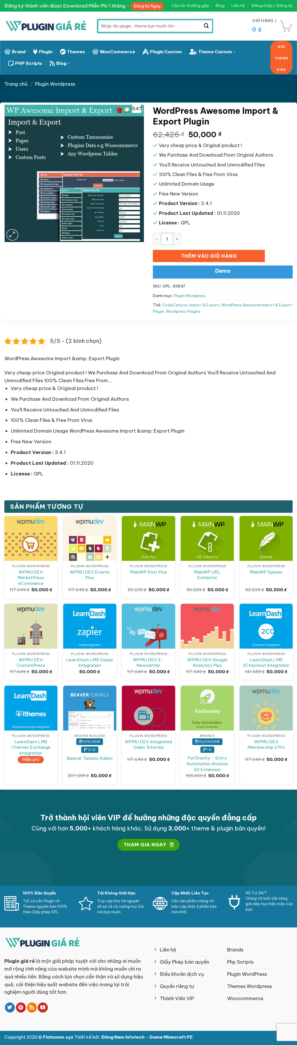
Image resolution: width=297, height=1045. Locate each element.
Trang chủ (16, 84)
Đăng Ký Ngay (147, 6)
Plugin (45, 51)
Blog (220, 5)
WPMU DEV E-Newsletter (148, 662)
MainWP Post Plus (148, 572)
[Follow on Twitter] (10, 1007)
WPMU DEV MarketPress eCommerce (30, 577)
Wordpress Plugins (183, 311)
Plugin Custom (166, 51)
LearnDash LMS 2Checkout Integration (266, 662)
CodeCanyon (175, 305)
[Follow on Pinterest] (21, 1007)
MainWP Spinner (266, 572)
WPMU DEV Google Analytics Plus (207, 662)
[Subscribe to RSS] (32, 1007)
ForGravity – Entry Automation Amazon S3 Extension (207, 763)
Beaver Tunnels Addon (90, 758)
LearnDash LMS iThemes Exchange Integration (30, 747)
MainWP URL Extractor (207, 575)
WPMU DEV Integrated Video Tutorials (148, 744)
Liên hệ (238, 5)
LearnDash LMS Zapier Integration (89, 662)
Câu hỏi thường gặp (190, 5)
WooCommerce (117, 51)
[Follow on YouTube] (43, 1007)
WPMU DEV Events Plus (90, 575)
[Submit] (206, 26)
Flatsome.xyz (58, 1037)
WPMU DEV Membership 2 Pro (266, 744)
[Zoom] (12, 235)
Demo (223, 271)
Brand (19, 51)
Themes (76, 51)
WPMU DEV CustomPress (31, 662)
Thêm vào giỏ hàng (209, 256)
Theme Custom (215, 51)
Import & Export (204, 305)
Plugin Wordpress (55, 84)
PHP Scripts (28, 63)
